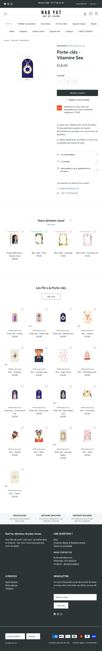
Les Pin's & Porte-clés (51, 288)
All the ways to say (76, 45)
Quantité (61, 75)
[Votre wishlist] (90, 13)
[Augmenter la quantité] (75, 81)
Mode (11, 31)
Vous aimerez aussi (51, 220)
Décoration (45, 24)
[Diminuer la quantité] (60, 81)
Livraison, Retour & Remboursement (69, 543)
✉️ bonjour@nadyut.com (68, 188)
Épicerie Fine (55, 31)
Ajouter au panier (77, 93)
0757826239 (70, 561)
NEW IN (9, 24)
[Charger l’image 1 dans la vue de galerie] (27, 67)
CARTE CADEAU (85, 31)
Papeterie (23, 31)
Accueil (6, 40)
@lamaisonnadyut (71, 564)
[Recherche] (5, 13)
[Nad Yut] (51, 14)
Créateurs (69, 31)
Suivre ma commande (63, 546)
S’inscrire (61, 605)
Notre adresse (11, 585)
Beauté (94, 24)
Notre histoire (11, 582)
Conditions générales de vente (59, 643)
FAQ (56, 539)
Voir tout (51, 224)
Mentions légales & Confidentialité (85, 643)
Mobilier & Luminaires (27, 24)
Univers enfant (38, 31)
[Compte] (84, 13)
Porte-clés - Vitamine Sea (20, 40)
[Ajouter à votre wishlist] (22, 232)
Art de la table (61, 24)
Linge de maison (79, 24)
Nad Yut (14, 643)
